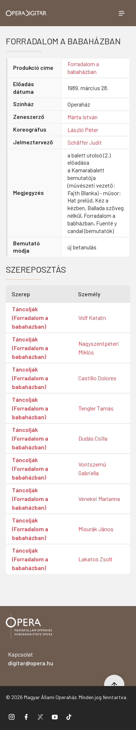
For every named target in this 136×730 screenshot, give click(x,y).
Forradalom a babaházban (83, 67)
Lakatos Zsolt (95, 558)
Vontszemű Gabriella (92, 468)
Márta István (82, 116)
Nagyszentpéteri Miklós (98, 348)
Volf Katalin (92, 317)
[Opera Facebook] (26, 716)
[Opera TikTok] (69, 716)
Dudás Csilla (92, 438)
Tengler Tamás (96, 408)
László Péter (82, 129)
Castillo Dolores (97, 377)
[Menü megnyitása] (121, 13)
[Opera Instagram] (11, 716)
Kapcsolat (30, 658)
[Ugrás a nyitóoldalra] (26, 13)
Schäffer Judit (84, 142)
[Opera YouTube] (55, 716)
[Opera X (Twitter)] (40, 716)
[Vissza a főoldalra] (29, 627)
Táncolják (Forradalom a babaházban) (30, 317)
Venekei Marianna (99, 498)
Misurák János (96, 528)
